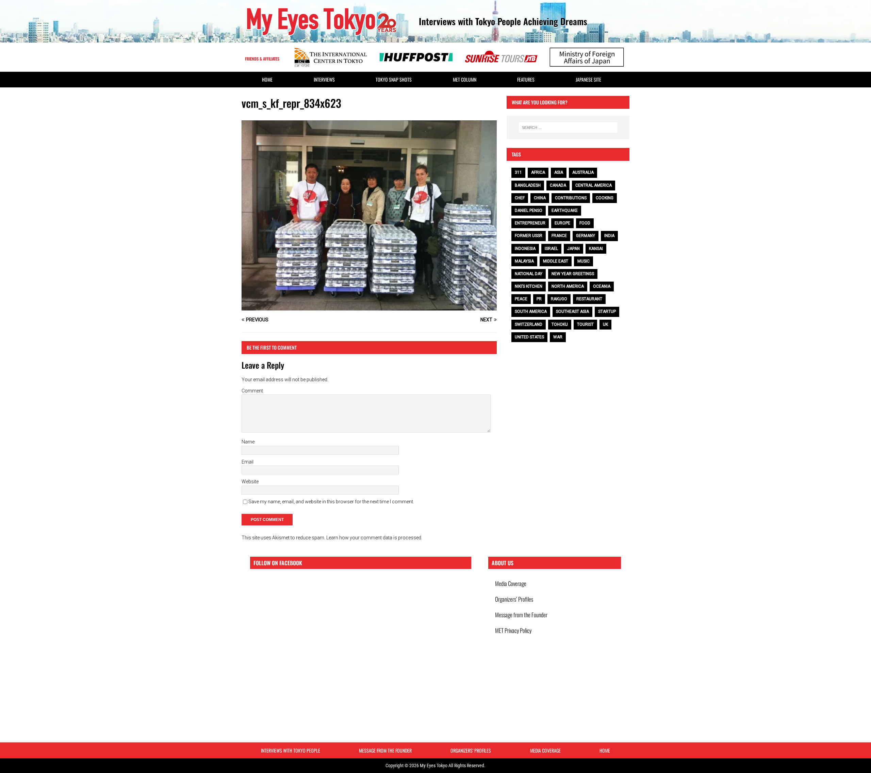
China (540, 198)
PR (539, 299)
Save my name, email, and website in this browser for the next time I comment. (331, 501)
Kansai (596, 248)
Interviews (324, 79)
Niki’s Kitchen (528, 286)
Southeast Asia (572, 311)
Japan (573, 248)
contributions (571, 198)
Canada (558, 185)
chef (520, 198)
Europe (562, 223)
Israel (551, 248)
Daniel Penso (528, 210)
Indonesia (525, 248)
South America (531, 311)
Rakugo (559, 299)
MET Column (464, 79)
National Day (528, 273)
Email (247, 462)
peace (521, 299)
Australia (583, 172)
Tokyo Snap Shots (394, 79)
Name (248, 441)
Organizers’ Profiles (514, 599)
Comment (252, 390)
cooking (604, 198)
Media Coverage (510, 583)
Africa (538, 172)
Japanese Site (588, 79)
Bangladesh (528, 185)
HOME (267, 79)
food (584, 223)
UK (605, 324)
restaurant (589, 299)
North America (568, 286)
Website (250, 481)
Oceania (601, 286)
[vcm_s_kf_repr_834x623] (369, 306)
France (559, 235)
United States (529, 337)
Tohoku (560, 324)
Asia (558, 172)
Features (526, 79)
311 (518, 172)
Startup (607, 311)
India (609, 235)
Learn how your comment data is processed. (374, 537)
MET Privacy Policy (513, 630)
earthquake (565, 210)
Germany (585, 235)
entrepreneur (530, 223)
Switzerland (528, 324)
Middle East (555, 261)
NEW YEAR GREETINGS (573, 273)
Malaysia (524, 261)
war (557, 337)
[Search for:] (568, 127)
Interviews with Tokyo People (290, 750)
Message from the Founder (521, 614)
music (583, 261)
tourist (585, 324)
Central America (593, 185)
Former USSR (528, 235)
